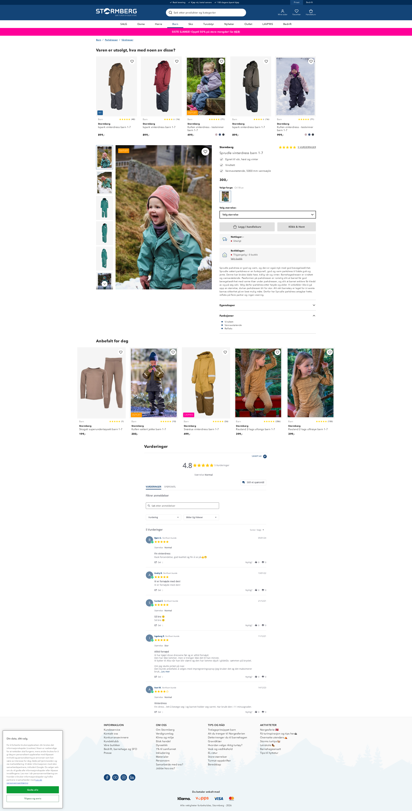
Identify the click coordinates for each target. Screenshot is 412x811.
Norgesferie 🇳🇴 (269, 729)
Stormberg (227, 147)
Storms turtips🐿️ (270, 741)
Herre (158, 24)
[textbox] (265, 531)
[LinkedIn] (132, 777)
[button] (159, 562)
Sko (190, 24)
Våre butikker (112, 745)
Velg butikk (236, 258)
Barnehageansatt (270, 749)
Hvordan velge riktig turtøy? (225, 745)
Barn (175, 24)
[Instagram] (124, 777)
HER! (237, 31)
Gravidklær (215, 741)
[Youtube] (115, 777)
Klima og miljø (165, 737)
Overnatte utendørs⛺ (274, 737)
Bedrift (287, 24)
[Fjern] (241, 12)
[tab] (253, 482)
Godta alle (32, 789)
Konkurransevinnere (116, 737)
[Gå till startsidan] (117, 12)
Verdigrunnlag (164, 733)
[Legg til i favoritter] (132, 61)
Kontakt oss (111, 733)
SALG (123, 24)
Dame (141, 24)
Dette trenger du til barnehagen (227, 737)
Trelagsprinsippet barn (222, 729)
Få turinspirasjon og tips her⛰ (278, 733)
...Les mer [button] (164, 671)
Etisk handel (163, 741)
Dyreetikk (162, 745)
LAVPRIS (267, 24)
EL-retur (212, 752)
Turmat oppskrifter (219, 760)
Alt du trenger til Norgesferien (226, 733)
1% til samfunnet (166, 749)
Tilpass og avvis (32, 798)
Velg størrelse (230, 214)
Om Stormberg (165, 729)
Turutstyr (208, 24)
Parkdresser (111, 40)
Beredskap (214, 764)
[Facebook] (107, 777)
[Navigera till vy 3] (104, 208)
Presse (108, 752)
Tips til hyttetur (269, 752)
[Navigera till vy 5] (104, 258)
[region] (33, 769)
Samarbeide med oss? (169, 764)
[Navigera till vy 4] (104, 233)
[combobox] (163, 517)
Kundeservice (112, 729)
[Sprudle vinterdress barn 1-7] (225, 196)
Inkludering (163, 752)
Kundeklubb (111, 741)
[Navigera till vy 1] (104, 157)
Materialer (162, 756)
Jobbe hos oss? (165, 768)
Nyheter (229, 24)
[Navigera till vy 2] (104, 183)
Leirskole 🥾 (267, 745)
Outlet (248, 24)
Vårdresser (127, 40)
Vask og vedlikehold (220, 749)
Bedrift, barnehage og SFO (120, 749)
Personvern (163, 760)
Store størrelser (217, 756)
